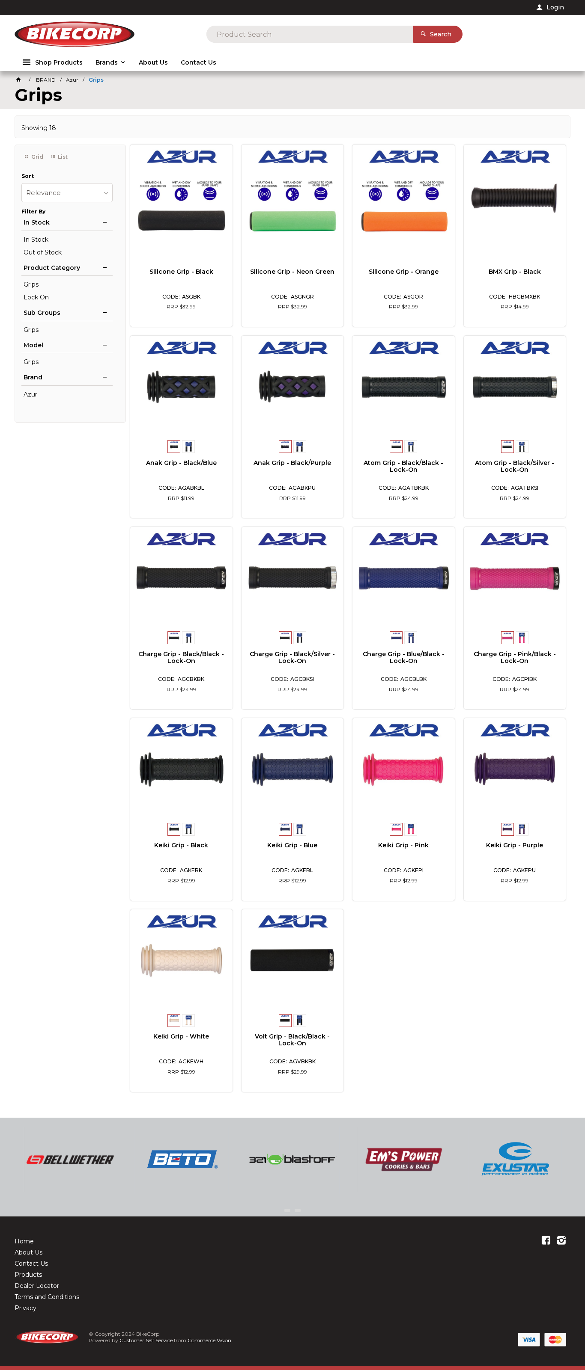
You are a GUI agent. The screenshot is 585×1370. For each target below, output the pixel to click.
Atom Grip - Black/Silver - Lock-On (514, 466)
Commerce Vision (209, 1340)
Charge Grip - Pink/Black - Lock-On (515, 657)
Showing (38, 128)
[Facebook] (546, 1241)
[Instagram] (561, 1241)
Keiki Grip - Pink (403, 845)
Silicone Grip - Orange (404, 271)
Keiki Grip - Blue (292, 845)
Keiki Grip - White (181, 1036)
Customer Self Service (146, 1340)
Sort (27, 176)
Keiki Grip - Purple (514, 845)
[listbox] (67, 192)
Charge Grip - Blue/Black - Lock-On (404, 657)
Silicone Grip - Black (181, 271)
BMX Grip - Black (515, 271)
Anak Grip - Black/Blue (181, 462)
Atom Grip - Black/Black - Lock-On (403, 466)
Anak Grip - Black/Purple (292, 462)
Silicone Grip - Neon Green (292, 271)
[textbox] (309, 34)
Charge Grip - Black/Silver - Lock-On (292, 657)
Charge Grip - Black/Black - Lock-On (181, 657)
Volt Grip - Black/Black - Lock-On (292, 1040)
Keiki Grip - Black (181, 845)
